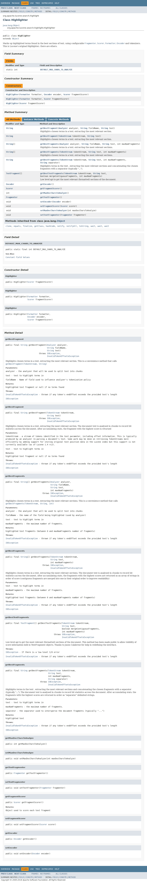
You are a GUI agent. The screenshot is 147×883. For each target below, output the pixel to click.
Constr (29, 11)
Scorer (66, 94)
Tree (37, 3)
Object (15, 38)
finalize (27, 226)
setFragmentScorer (50, 206)
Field (21, 11)
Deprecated (47, 3)
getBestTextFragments (51, 173)
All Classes (61, 8)
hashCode (50, 226)
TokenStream (65, 136)
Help (57, 3)
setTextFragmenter (50, 215)
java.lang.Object (11, 25)
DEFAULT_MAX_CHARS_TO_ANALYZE (56, 69)
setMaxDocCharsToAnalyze (53, 210)
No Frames (45, 8)
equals (17, 226)
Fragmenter (12, 197)
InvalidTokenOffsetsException (63, 356)
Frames (34, 8)
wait (93, 226)
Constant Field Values (18, 257)
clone (8, 226)
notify (60, 226)
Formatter (25, 94)
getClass (38, 226)
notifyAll (71, 226)
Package (16, 3)
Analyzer (63, 128)
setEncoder (46, 202)
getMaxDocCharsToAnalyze (53, 193)
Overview (5, 3)
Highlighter (12, 94)
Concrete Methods (58, 119)
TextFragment (13, 173)
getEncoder (46, 184)
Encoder (48, 94)
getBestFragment (48, 128)
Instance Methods (34, 119)
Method (38, 11)
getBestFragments (49, 144)
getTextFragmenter (50, 197)
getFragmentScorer (50, 188)
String (9, 128)
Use (32, 3)
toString (83, 226)
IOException (53, 353)
